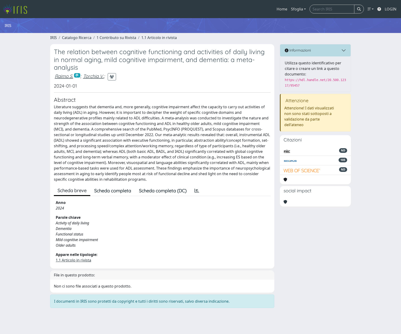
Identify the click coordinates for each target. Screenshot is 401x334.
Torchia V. (93, 76)
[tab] (197, 191)
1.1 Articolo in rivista (159, 37)
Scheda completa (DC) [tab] (163, 190)
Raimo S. (64, 76)
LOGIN (390, 9)
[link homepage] (17, 9)
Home (282, 9)
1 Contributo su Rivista (116, 37)
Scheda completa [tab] (112, 190)
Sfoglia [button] (297, 9)
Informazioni (299, 50)
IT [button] (369, 9)
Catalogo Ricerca (76, 37)
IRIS (53, 37)
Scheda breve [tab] (72, 190)
